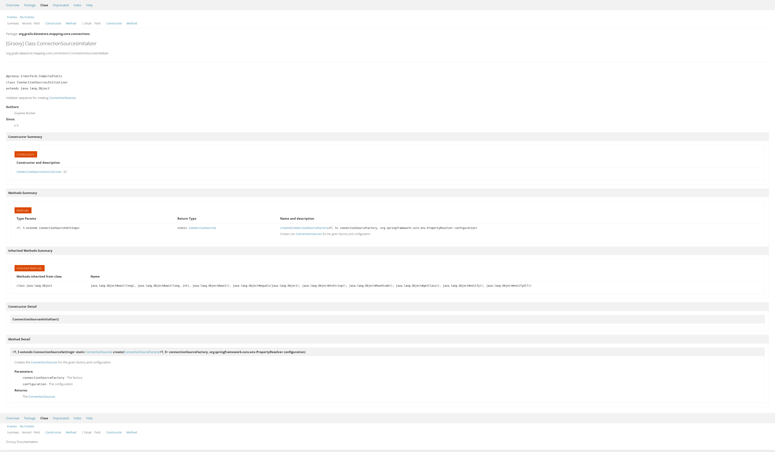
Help (89, 5)
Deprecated (61, 5)
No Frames (27, 17)
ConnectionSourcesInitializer (39, 171)
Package (30, 5)
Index (77, 5)
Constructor (53, 23)
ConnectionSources (62, 98)
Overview (12, 5)
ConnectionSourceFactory (310, 228)
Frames (12, 17)
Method (71, 23)
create (285, 228)
